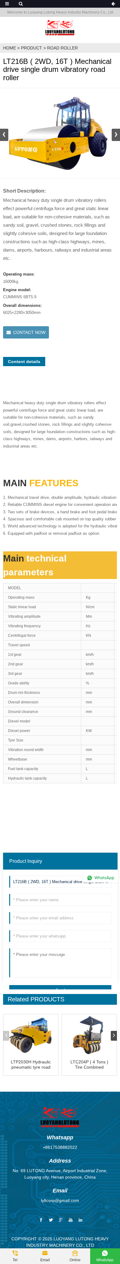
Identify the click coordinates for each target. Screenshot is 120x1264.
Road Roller (62, 47)
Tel (15, 1256)
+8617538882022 (60, 1147)
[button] (116, 135)
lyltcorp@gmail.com (60, 1200)
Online (75, 1256)
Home (9, 47)
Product (31, 47)
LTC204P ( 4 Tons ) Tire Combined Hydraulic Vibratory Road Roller (89, 1064)
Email (45, 1256)
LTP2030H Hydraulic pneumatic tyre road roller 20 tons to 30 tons (31, 1064)
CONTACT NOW (29, 332)
